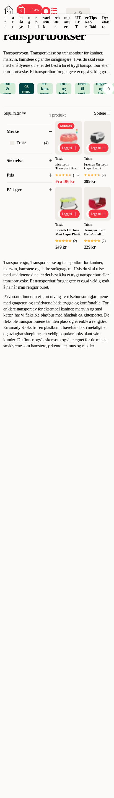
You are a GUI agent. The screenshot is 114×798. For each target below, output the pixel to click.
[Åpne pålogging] (8, 10)
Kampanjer (67, 20)
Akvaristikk (46, 20)
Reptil (37, 20)
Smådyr (21, 20)
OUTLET (78, 20)
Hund (5, 20)
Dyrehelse (57, 20)
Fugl (29, 20)
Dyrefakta (105, 22)
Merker (87, 20)
